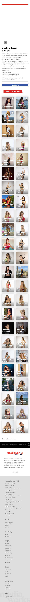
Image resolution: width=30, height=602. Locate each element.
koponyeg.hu (8, 585)
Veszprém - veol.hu (9, 513)
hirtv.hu (6, 525)
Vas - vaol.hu (8, 511)
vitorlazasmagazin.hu (10, 559)
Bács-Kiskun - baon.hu (10, 483)
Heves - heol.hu (8, 499)
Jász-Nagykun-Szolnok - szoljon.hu (13, 501)
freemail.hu (7, 583)
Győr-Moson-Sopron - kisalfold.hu (13, 495)
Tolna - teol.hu (8, 509)
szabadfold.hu (8, 523)
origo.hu (7, 527)
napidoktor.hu (8, 552)
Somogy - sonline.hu (10, 506)
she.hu (6, 576)
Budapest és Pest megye (13, 91)
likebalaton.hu (8, 550)
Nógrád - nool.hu (9, 504)
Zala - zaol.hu (8, 515)
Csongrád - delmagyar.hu (11, 490)
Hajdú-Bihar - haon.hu (10, 497)
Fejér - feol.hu (8, 494)
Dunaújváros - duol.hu (10, 492)
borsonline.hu (8, 569)
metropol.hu (8, 573)
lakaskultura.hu (8, 546)
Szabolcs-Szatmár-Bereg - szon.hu (13, 508)
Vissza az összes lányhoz (9, 439)
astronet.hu (7, 543)
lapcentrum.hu (8, 589)
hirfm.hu (7, 597)
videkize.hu (7, 560)
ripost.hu (7, 571)
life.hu (6, 574)
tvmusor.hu (7, 562)
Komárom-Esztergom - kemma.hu (13, 502)
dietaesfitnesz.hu (9, 557)
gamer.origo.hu (8, 548)
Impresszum (5, 444)
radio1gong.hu (8, 596)
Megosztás (15, 85)
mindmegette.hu (9, 553)
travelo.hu (7, 555)
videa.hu (7, 587)
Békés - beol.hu (8, 487)
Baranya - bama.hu (9, 485)
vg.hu (6, 534)
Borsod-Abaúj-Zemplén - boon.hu (13, 489)
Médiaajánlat (13, 444)
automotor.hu (8, 545)
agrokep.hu (7, 536)
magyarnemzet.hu (9, 522)
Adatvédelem (23, 444)
